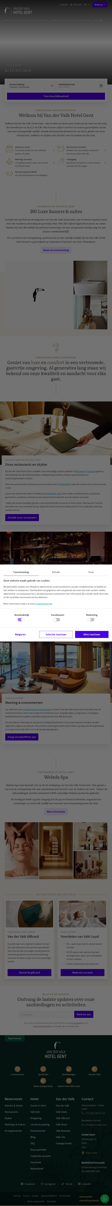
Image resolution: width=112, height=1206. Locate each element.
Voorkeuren (57, 615)
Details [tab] (56, 572)
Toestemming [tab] (21, 572)
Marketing (92, 615)
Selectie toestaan (56, 634)
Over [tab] (91, 572)
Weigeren (20, 634)
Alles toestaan (91, 634)
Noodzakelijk (21, 615)
